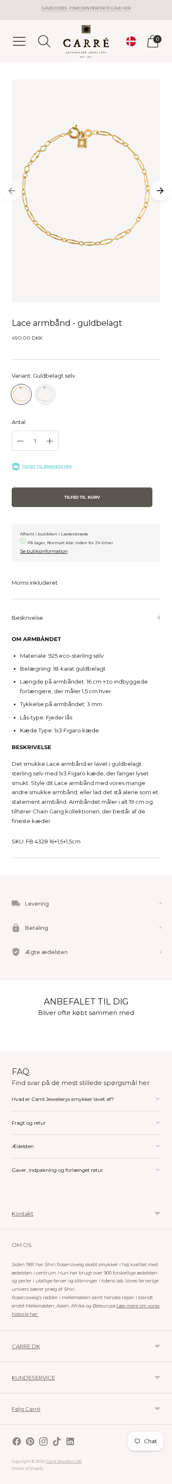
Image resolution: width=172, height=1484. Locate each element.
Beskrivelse (27, 617)
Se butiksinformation (44, 551)
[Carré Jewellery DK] (86, 41)
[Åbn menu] (19, 41)
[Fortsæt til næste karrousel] (160, 191)
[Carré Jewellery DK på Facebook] (17, 1442)
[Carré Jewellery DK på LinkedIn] (70, 1442)
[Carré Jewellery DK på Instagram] (43, 1442)
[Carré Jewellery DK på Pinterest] (30, 1442)
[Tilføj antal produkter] (49, 441)
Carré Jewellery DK (64, 1461)
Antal (18, 422)
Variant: (43, 375)
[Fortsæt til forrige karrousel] (12, 191)
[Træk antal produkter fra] (20, 441)
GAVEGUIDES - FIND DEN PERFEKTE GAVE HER (86, 8)
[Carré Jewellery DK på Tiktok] (57, 1442)
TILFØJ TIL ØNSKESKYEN (46, 466)
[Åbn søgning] (44, 41)
